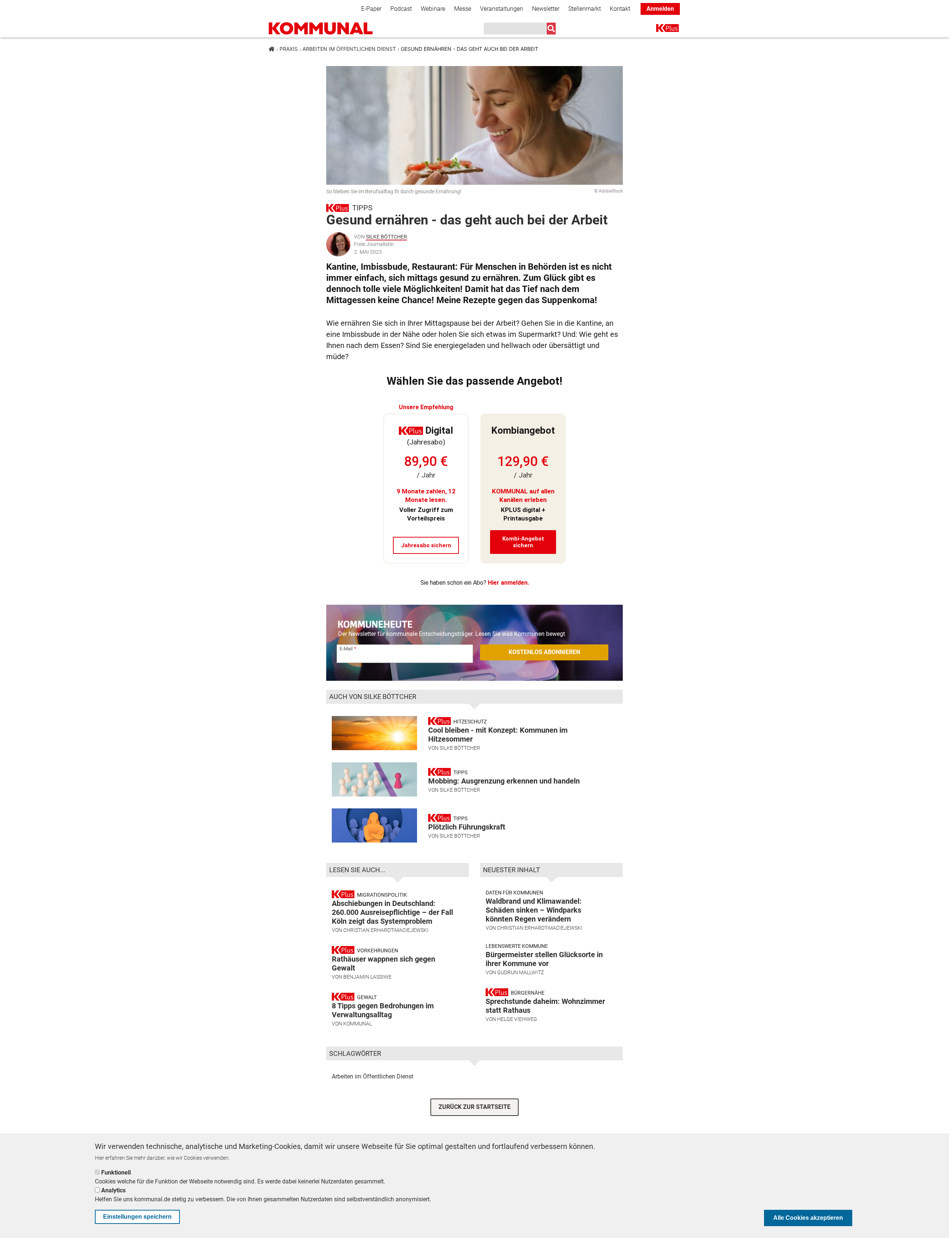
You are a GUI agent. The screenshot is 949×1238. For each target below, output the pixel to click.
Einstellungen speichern (137, 1217)
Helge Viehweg (517, 1019)
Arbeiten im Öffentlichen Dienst (349, 49)
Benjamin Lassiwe (367, 977)
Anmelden (660, 8)
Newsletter (545, 8)
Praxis (289, 49)
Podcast (401, 8)
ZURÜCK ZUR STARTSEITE (474, 1106)
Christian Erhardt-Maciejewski (386, 930)
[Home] (321, 28)
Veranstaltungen (501, 8)
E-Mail (346, 648)
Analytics (113, 1190)
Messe (462, 8)
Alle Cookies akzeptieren (808, 1218)
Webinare (433, 8)
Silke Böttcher (386, 237)
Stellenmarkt (584, 8)
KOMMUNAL (357, 1024)
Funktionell (116, 1172)
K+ (660, 29)
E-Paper (371, 8)
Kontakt (620, 8)
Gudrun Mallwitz (520, 972)
